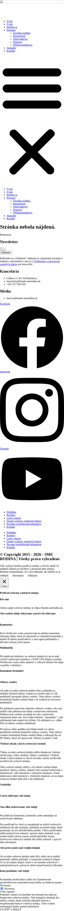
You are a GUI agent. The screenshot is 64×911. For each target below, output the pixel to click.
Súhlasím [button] (32, 575)
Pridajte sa (12, 27)
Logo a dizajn (14, 518)
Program (11, 30)
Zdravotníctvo (20, 39)
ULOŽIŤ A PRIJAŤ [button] (10, 909)
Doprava (17, 42)
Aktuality (11, 47)
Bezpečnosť (19, 36)
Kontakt (11, 50)
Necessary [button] (5, 885)
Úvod (9, 21)
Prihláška (11, 512)
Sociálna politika (21, 33)
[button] (32, 120)
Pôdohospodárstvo (22, 45)
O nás (10, 24)
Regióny (11, 515)
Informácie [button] (18, 575)
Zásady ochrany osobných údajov (24, 521)
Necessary (9, 888)
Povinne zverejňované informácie (24, 524)
